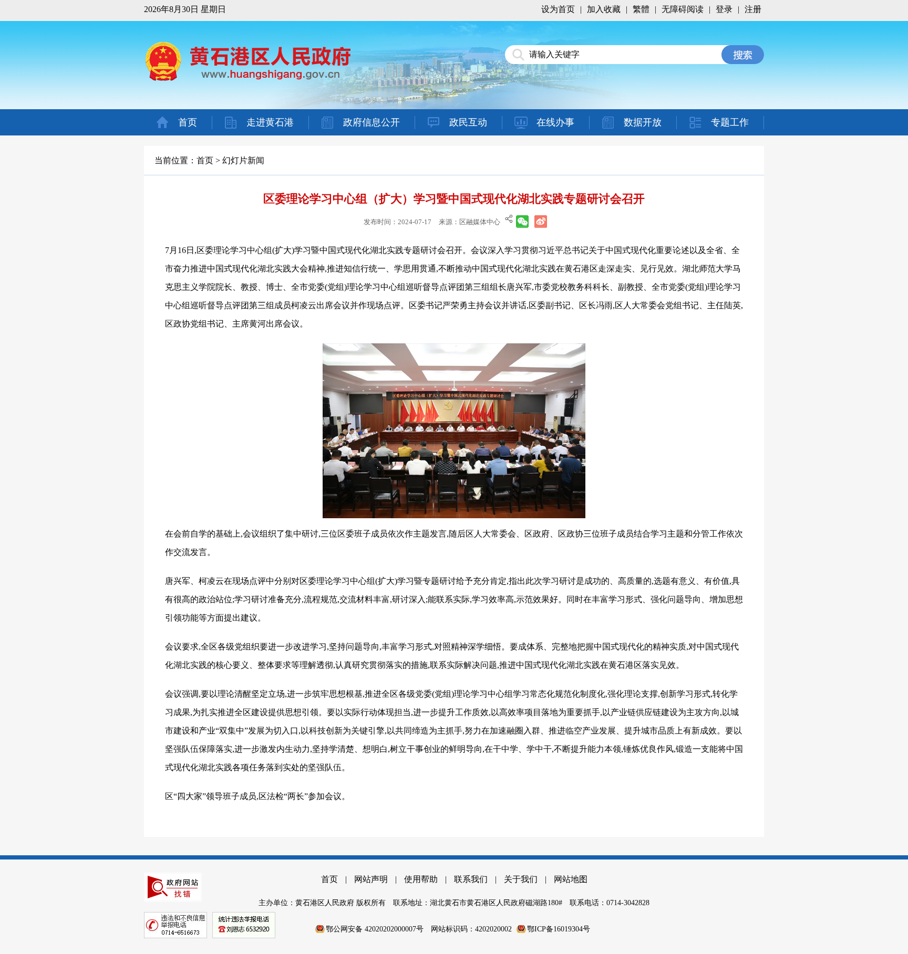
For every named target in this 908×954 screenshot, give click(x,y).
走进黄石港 (270, 122)
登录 (724, 9)
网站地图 (570, 879)
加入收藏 (604, 9)
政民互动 (468, 122)
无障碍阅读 (683, 9)
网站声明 (371, 879)
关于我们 (521, 879)
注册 (753, 9)
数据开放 (643, 122)
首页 (187, 122)
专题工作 (730, 122)
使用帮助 (421, 879)
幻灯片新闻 (243, 160)
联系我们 (471, 879)
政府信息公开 (371, 122)
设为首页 (558, 9)
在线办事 (555, 122)
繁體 (641, 9)
